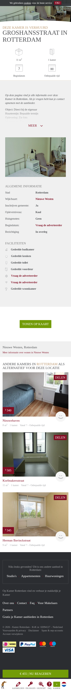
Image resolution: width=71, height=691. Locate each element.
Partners (8, 610)
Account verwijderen (13, 634)
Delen (60, 377)
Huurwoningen (54, 576)
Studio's (12, 576)
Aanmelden (18, 688)
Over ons (8, 603)
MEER (33, 125)
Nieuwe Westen (44, 198)
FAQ (49, 688)
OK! (57, 2)
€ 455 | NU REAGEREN (35, 673)
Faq (32, 603)
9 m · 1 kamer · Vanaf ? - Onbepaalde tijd (24, 545)
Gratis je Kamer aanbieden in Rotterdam (28, 617)
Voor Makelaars (47, 603)
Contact (22, 603)
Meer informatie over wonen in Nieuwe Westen (26, 352)
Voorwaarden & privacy (14, 630)
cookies (27, 3)
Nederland (58, 627)
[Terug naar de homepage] (3, 686)
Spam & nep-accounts (52, 630)
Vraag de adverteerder (49, 225)
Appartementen (30, 576)
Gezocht (41, 688)
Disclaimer (33, 630)
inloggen (31, 688)
